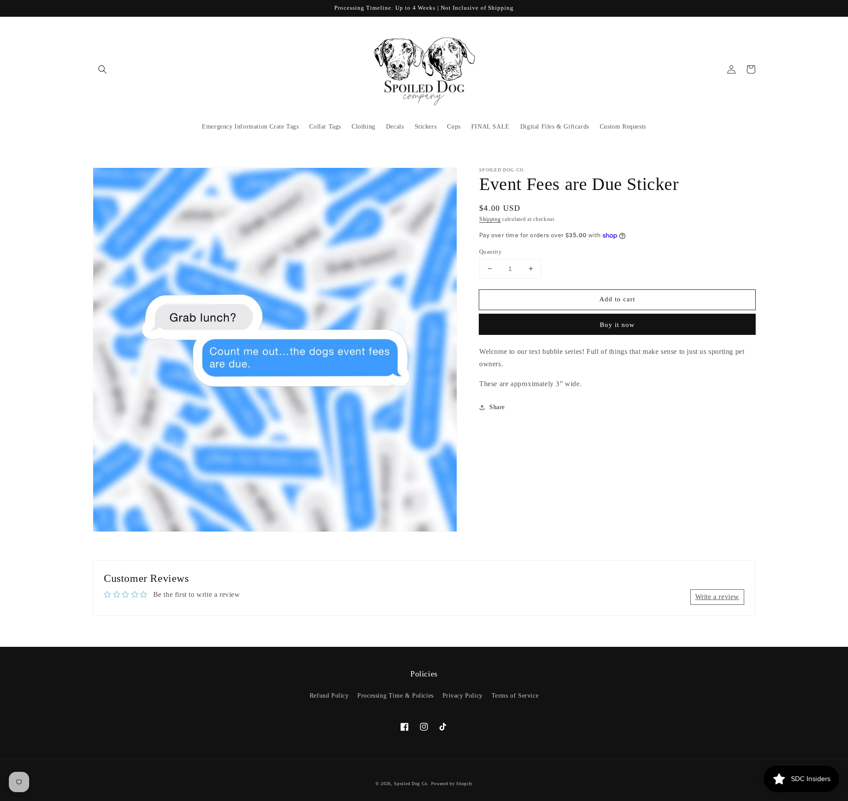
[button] (102, 69)
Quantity (490, 251)
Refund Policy (329, 695)
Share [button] (497, 407)
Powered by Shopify (452, 783)
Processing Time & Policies (395, 695)
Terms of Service (515, 695)
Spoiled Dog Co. (411, 783)
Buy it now (617, 324)
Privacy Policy (463, 695)
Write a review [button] (717, 596)
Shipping (490, 219)
